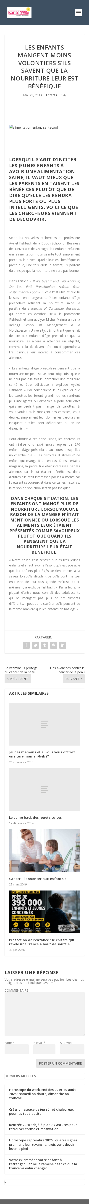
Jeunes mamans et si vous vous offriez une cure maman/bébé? (42, 754)
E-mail (39, 1042)
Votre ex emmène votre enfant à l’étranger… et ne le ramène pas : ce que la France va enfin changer (43, 1164)
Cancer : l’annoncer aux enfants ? (37, 879)
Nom (10, 1042)
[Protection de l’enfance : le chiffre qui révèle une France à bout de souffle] (44, 912)
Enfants (51, 95)
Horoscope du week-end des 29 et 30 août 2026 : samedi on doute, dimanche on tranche (42, 1093)
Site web (66, 1042)
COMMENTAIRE (16, 990)
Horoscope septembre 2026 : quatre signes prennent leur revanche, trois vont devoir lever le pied (43, 1144)
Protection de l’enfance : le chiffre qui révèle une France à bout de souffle (41, 942)
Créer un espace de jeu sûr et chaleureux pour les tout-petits (41, 1111)
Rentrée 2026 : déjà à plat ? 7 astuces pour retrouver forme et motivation (43, 1127)
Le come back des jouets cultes (35, 817)
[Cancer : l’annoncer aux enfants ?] (44, 850)
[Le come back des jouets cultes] (44, 789)
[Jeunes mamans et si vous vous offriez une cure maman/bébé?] (44, 724)
